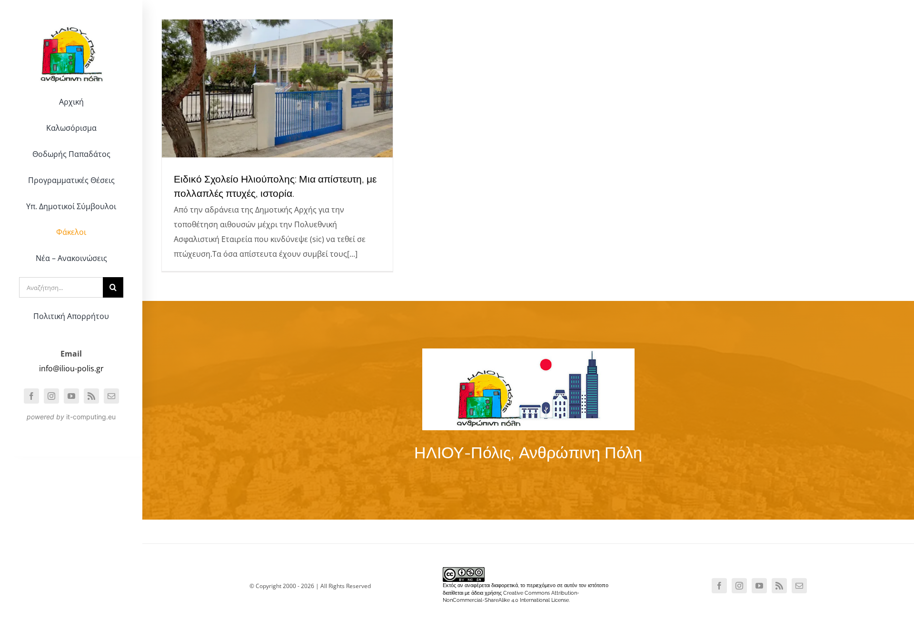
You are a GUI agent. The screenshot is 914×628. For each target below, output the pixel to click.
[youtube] (71, 396)
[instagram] (51, 396)
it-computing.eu (91, 417)
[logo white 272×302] (71, 21)
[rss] (91, 396)
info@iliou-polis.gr (71, 368)
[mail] (111, 396)
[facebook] (31, 396)
